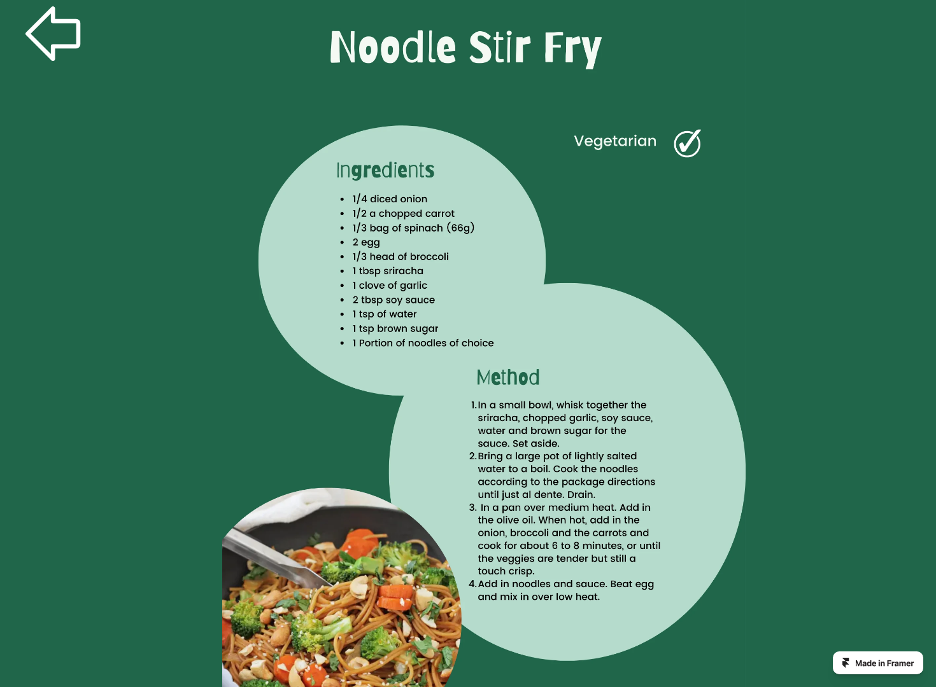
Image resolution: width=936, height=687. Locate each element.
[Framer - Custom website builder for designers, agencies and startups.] (878, 662)
